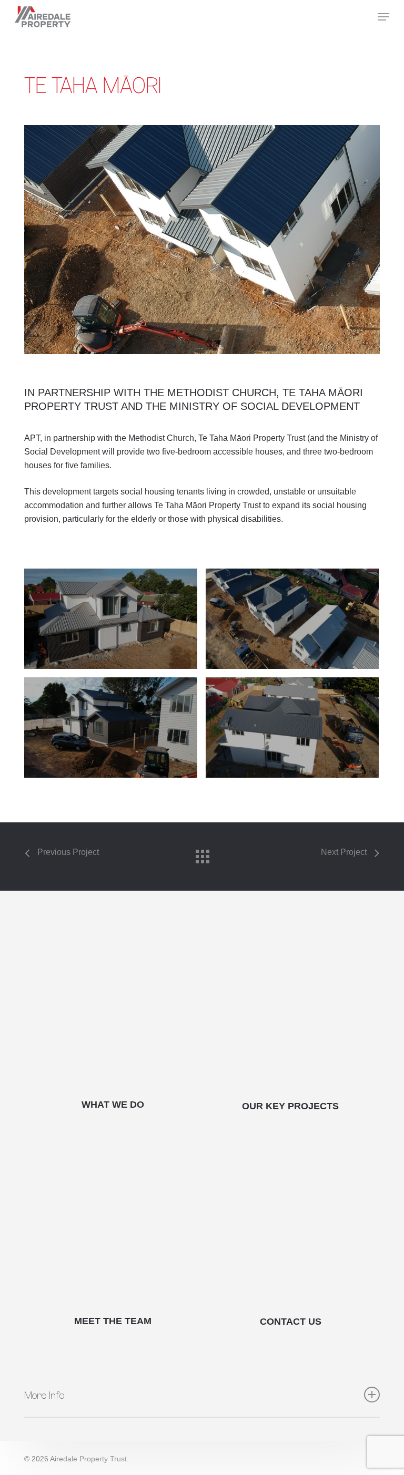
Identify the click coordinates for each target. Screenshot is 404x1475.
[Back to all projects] (202, 853)
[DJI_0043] (292, 727)
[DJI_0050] (292, 619)
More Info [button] (44, 1394)
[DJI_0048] (110, 619)
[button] (383, 17)
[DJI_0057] (110, 727)
